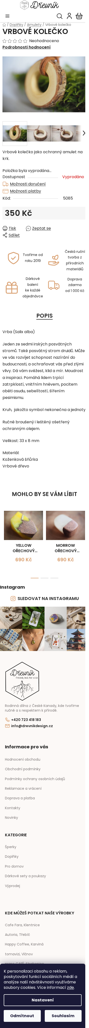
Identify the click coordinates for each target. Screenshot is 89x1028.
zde (70, 987)
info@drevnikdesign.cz (32, 725)
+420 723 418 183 (26, 719)
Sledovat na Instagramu (48, 598)
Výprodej (12, 886)
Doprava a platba (20, 798)
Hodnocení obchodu (22, 759)
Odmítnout (22, 1016)
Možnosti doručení (28, 184)
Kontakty (12, 807)
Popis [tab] (44, 316)
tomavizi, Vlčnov (19, 954)
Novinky (11, 817)
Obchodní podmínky (23, 769)
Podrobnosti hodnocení (26, 47)
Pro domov (14, 866)
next (84, 527)
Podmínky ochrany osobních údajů (35, 778)
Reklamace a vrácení (23, 788)
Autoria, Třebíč (17, 934)
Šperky (10, 847)
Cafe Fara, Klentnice (22, 925)
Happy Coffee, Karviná (24, 944)
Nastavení (43, 1000)
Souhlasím (63, 1016)
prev (5, 527)
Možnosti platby (25, 191)
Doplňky (12, 856)
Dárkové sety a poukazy (25, 876)
